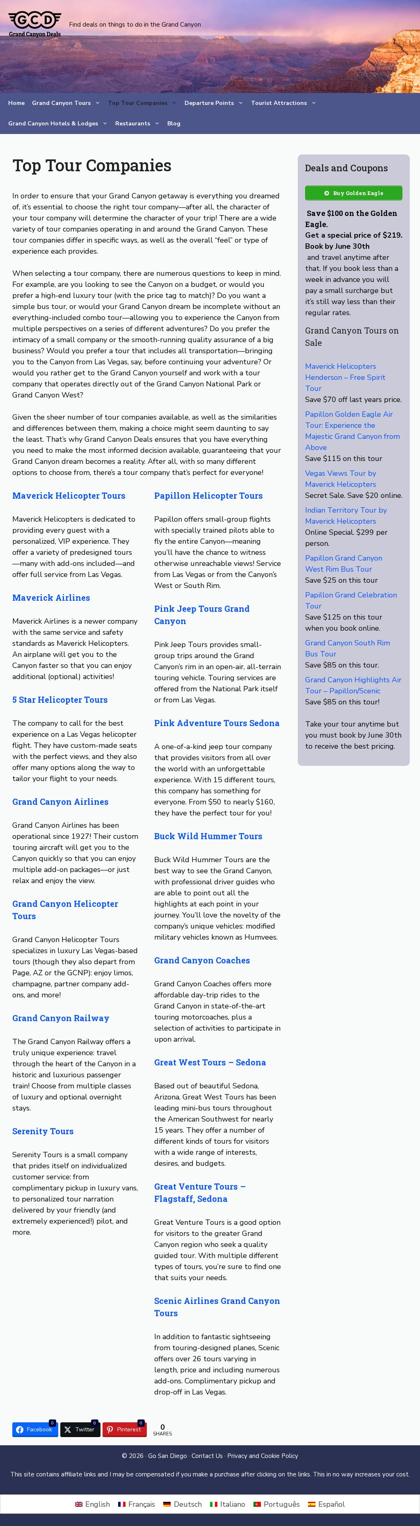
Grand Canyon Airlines (60, 801)
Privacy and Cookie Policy (262, 1456)
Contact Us (207, 1456)
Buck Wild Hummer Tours (208, 836)
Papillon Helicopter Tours (208, 495)
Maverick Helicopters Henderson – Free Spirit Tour (345, 377)
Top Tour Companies (137, 103)
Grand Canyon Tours (61, 103)
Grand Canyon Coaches (202, 960)
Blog (173, 123)
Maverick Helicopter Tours (69, 495)
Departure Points (209, 103)
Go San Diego (167, 1456)
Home (16, 103)
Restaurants (132, 123)
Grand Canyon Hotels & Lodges (53, 123)
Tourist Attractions (279, 103)
